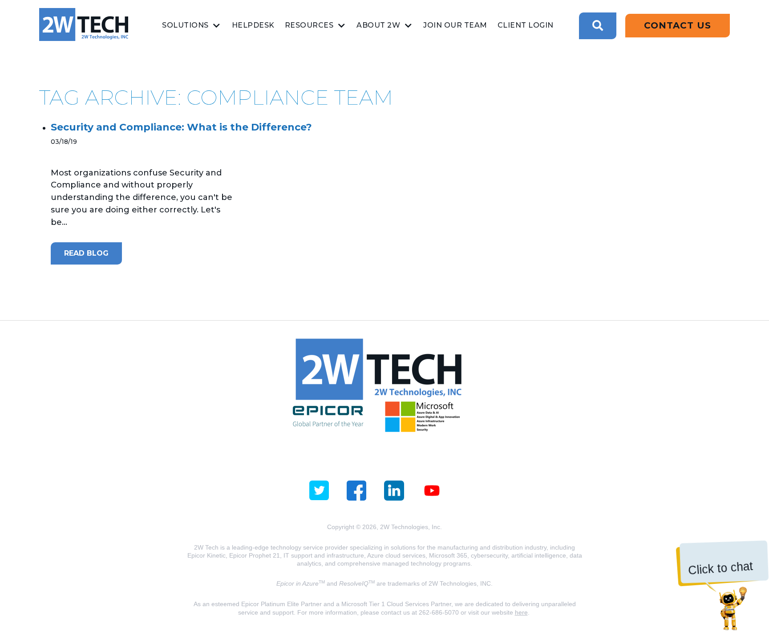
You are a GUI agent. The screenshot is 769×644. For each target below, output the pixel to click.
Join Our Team (455, 25)
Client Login (526, 25)
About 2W (378, 25)
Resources (309, 25)
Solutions (185, 25)
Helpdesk (253, 25)
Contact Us (677, 25)
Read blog (86, 253)
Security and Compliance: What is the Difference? (181, 127)
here (521, 612)
